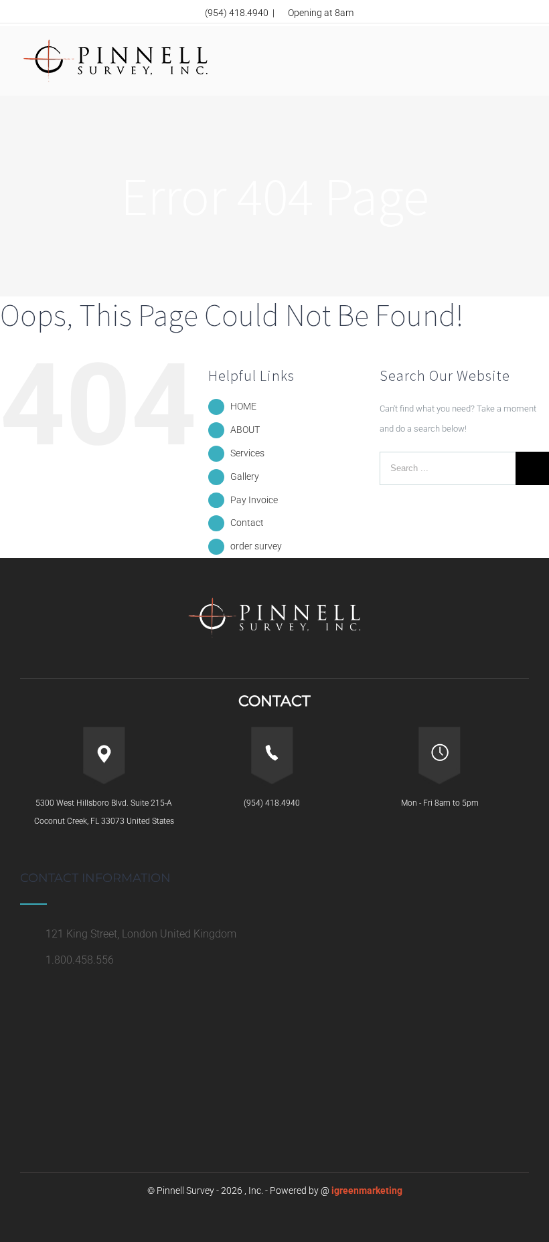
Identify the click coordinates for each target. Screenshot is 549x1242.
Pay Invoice (254, 500)
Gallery (244, 476)
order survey (256, 546)
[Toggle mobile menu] (523, 61)
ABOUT (245, 429)
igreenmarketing (366, 1190)
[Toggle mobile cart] (499, 48)
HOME (243, 406)
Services (247, 453)
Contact (247, 522)
